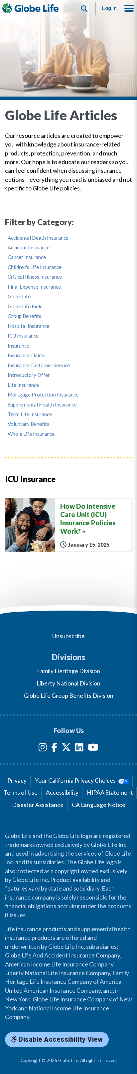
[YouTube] (93, 748)
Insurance (18, 346)
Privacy (17, 780)
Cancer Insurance (27, 257)
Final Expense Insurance (34, 287)
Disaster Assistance (38, 804)
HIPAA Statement (110, 792)
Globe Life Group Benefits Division (68, 695)
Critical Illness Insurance (35, 277)
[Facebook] (54, 748)
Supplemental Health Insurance (42, 404)
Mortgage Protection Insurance (43, 395)
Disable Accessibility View (60, 1039)
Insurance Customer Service (39, 365)
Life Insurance (23, 385)
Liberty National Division (68, 683)
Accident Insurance (29, 247)
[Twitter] (66, 748)
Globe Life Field (25, 306)
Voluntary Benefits (28, 424)
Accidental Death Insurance (38, 238)
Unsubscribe (68, 636)
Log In (109, 8)
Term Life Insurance (30, 414)
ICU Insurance (23, 336)
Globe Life (19, 296)
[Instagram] (43, 748)
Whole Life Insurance (31, 434)
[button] (129, 8)
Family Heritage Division (68, 671)
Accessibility (62, 792)
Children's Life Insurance (35, 267)
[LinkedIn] (79, 748)
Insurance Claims (27, 355)
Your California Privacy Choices (76, 780)
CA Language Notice (98, 804)
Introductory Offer (29, 375)
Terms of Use (21, 792)
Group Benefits (24, 316)
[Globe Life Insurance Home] (30, 8)
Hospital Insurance (28, 326)
